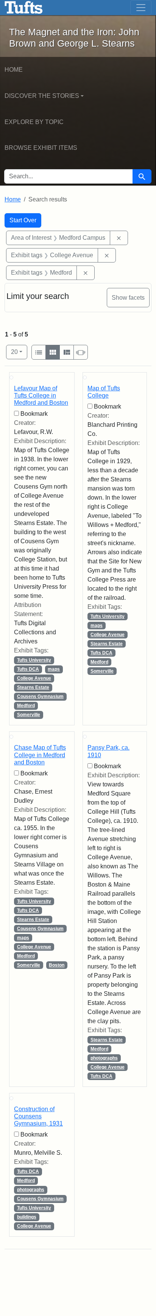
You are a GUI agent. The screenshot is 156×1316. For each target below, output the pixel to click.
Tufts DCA (28, 669)
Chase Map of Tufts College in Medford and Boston (40, 754)
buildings (26, 1217)
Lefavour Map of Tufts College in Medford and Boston (41, 395)
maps (54, 669)
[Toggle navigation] (140, 7)
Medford (26, 705)
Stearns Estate (33, 687)
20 (19, 351)
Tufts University (34, 660)
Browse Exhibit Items (41, 148)
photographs (104, 1058)
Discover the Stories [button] (42, 96)
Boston (56, 965)
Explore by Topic (34, 122)
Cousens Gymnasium (40, 696)
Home (14, 69)
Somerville (28, 714)
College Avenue (34, 678)
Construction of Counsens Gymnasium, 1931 (38, 1116)
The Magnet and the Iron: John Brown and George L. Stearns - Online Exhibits (24, 7)
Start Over (22, 220)
